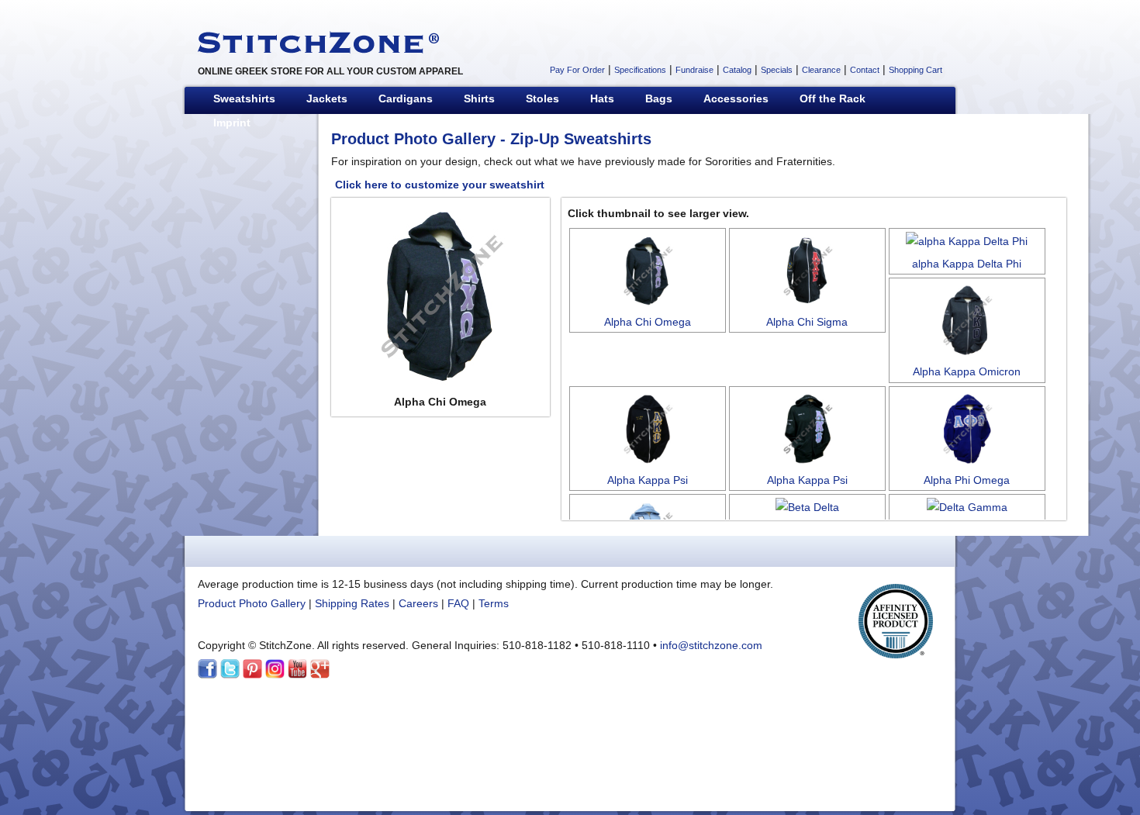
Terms (493, 603)
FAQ (458, 603)
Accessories (736, 98)
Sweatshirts (244, 98)
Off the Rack (832, 98)
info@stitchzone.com (711, 645)
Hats (602, 98)
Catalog (737, 69)
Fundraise (694, 69)
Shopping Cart (915, 69)
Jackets (326, 98)
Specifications (640, 69)
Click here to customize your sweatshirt (439, 184)
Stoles (542, 98)
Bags (658, 98)
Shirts (479, 98)
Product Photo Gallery (413, 138)
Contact (864, 69)
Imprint (231, 122)
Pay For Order (577, 69)
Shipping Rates (352, 603)
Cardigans (405, 98)
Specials (777, 69)
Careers (418, 603)
